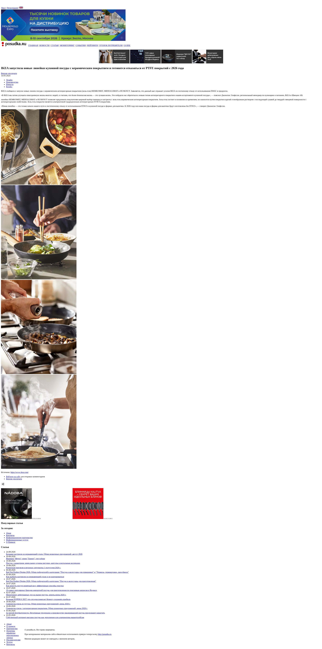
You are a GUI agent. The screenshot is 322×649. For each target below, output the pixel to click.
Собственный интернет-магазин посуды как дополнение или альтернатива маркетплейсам (45, 617)
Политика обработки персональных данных (12, 634)
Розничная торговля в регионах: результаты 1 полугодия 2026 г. (33, 568)
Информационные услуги (17, 540)
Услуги (9, 642)
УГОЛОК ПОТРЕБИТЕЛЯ (111, 45)
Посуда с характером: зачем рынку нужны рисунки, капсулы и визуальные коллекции (43, 563)
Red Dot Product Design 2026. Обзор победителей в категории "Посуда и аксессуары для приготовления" (51, 581)
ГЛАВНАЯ (33, 45)
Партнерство (11, 629)
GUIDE (127, 45)
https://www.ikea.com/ (19, 472)
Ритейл (9, 87)
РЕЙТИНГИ (92, 45)
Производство (12, 82)
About (8, 533)
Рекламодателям (13, 640)
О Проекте (10, 542)
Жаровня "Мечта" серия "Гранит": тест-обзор (25, 559)
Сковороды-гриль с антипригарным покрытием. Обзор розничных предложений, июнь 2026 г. (47, 608)
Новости (9, 84)
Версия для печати (9, 73)
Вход (3, 8)
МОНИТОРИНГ (67, 45)
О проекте (10, 626)
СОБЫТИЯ (81, 45)
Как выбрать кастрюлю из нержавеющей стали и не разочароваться (35, 577)
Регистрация (12, 8)
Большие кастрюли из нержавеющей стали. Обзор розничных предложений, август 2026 (44, 554)
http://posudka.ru (104, 634)
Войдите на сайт (13, 477)
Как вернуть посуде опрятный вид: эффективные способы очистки (35, 586)
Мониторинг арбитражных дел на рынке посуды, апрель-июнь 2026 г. (36, 595)
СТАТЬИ (55, 45)
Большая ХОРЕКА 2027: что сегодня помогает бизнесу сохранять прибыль (38, 599)
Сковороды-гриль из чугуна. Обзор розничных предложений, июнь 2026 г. (38, 604)
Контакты (10, 535)
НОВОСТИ (44, 45)
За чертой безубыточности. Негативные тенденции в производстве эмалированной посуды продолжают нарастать (55, 613)
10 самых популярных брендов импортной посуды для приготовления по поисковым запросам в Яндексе (51, 590)
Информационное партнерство (19, 538)
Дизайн (9, 80)
